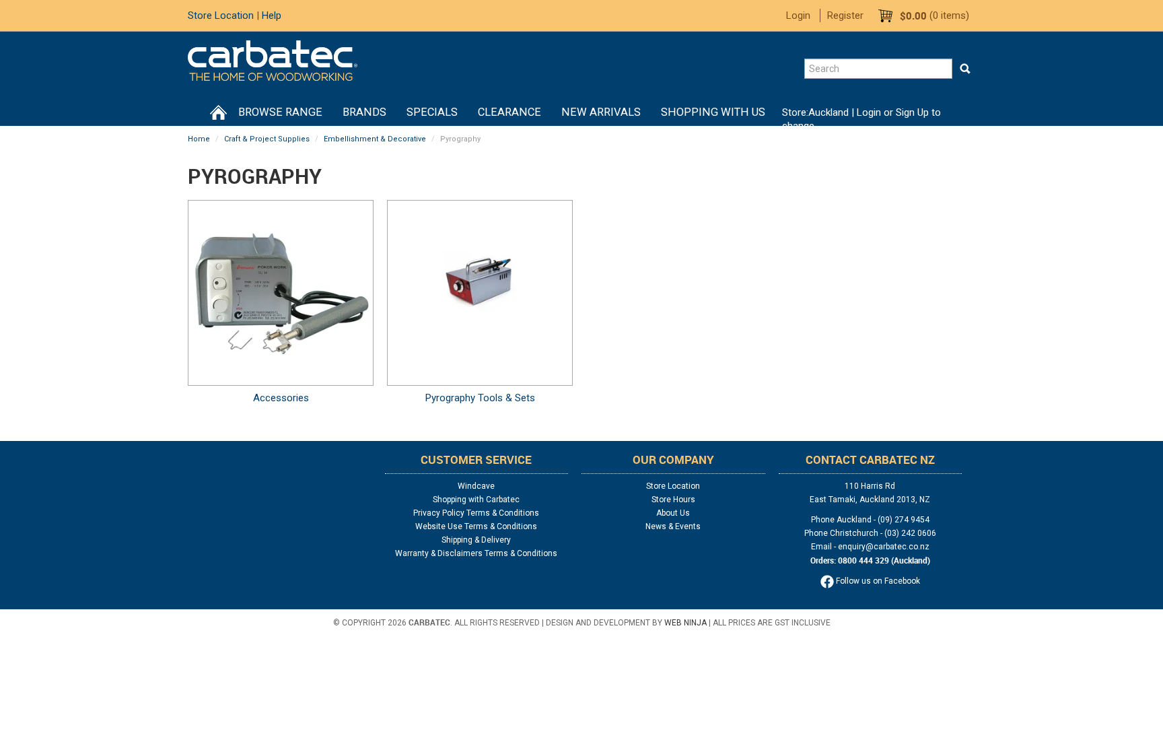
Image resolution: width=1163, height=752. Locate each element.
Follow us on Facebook (877, 581)
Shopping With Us (713, 112)
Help (271, 15)
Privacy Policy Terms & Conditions (476, 513)
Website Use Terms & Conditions (476, 526)
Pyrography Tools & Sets (480, 398)
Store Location (221, 15)
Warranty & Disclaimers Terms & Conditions (476, 553)
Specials (432, 112)
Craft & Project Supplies (267, 139)
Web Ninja (685, 622)
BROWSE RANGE (280, 112)
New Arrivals (601, 112)
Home (218, 112)
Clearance (509, 112)
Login (798, 15)
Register (845, 15)
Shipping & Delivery (476, 540)
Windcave (476, 486)
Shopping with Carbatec (476, 499)
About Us (673, 513)
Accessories (281, 398)
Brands (364, 112)
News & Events (673, 526)
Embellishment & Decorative (375, 139)
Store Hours (673, 499)
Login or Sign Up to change (861, 119)
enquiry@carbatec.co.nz (883, 546)
